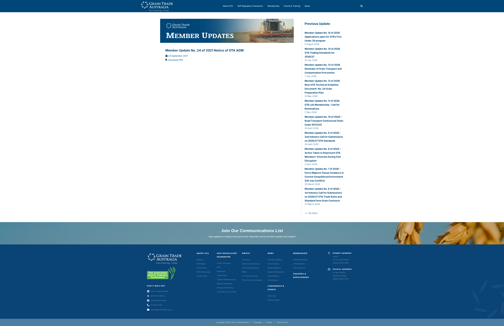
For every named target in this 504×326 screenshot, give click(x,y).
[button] (362, 6)
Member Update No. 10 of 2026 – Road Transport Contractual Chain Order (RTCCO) (324, 120)
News (307, 6)
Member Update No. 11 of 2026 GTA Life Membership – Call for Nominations (322, 104)
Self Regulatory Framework (250, 6)
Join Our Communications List (252, 230)
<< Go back (311, 213)
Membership (273, 6)
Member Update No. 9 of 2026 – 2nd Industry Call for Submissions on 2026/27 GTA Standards (324, 136)
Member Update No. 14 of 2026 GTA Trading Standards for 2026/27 (322, 52)
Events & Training (292, 6)
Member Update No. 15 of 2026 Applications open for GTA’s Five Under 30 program (323, 36)
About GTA (228, 6)
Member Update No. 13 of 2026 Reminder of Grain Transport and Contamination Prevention (323, 68)
